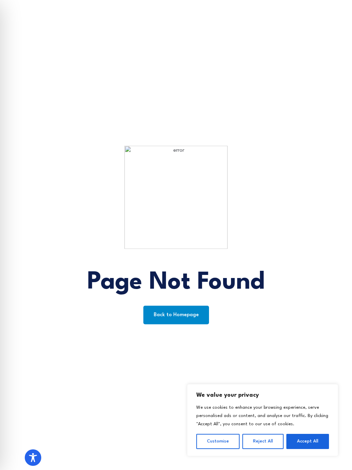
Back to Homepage (176, 315)
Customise (218, 441)
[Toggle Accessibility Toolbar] (33, 458)
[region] (262, 420)
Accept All (307, 441)
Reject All (263, 441)
